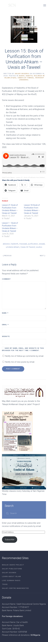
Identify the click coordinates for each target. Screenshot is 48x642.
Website (6, 336)
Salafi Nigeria (22, 73)
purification (33, 244)
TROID (5, 584)
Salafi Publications (12, 569)
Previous (7, 256)
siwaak (42, 244)
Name (5, 313)
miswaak (23, 244)
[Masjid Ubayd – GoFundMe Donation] (24, 392)
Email (5, 325)
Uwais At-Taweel (27, 247)
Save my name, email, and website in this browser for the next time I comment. (23, 349)
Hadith (29, 76)
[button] (44, 5)
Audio (22, 76)
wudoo (39, 247)
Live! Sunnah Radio (11, 580)
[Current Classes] (24, 471)
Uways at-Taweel (26, 78)
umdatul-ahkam (12, 247)
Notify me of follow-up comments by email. (24, 356)
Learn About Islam (11, 576)
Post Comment (13, 369)
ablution (6, 244)
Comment (6, 279)
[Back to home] (9, 5)
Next (42, 256)
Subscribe (9, 539)
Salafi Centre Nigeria (8, 177)
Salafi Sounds (9, 573)
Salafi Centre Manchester (15, 588)
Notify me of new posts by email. (20, 362)
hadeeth (14, 244)
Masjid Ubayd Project (13, 565)
